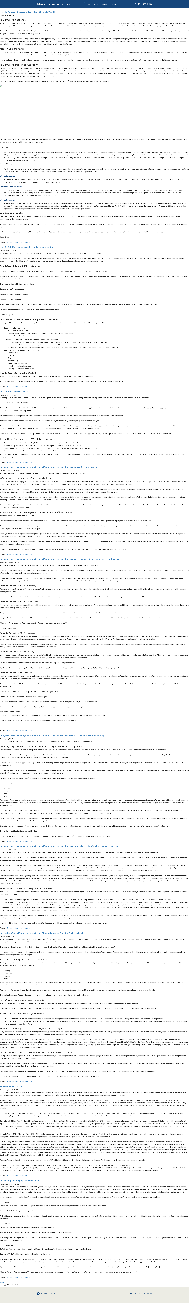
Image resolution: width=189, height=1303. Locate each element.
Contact (113, 4)
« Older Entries (5, 1282)
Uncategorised (12, 242)
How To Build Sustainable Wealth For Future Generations (27, 247)
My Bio (104, 4)
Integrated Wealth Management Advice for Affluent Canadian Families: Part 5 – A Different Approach (48, 467)
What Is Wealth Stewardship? (14, 391)
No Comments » (26, 242)
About (96, 4)
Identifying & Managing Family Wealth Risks (21, 1180)
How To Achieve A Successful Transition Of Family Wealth (27, 12)
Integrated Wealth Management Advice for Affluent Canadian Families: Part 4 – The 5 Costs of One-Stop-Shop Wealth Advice (59, 559)
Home (88, 4)
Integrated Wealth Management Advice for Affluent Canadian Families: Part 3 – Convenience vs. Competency (52, 735)
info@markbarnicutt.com (48, 1293)
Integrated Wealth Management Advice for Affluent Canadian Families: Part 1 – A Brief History (45, 933)
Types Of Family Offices (11, 1086)
